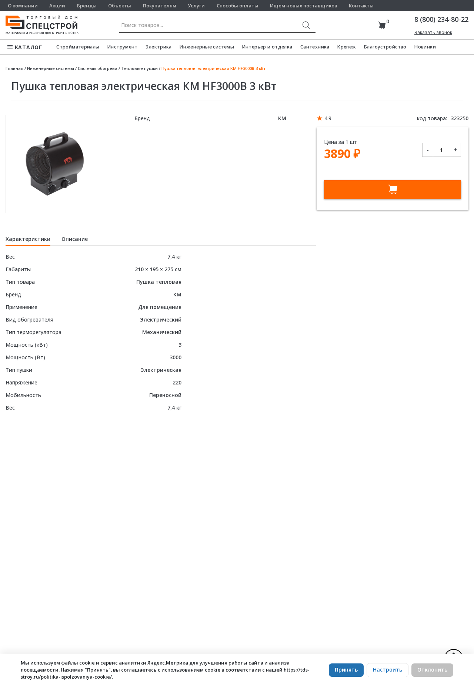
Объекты (119, 5)
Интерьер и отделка (267, 47)
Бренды (87, 5)
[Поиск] (306, 25)
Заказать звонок (433, 32)
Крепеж (346, 47)
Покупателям (159, 5)
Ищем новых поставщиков (303, 5)
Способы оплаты (237, 5)
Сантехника (315, 47)
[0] (381, 25)
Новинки (425, 47)
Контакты (361, 5)
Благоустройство (385, 47)
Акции (57, 5)
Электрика (158, 47)
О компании (23, 5)
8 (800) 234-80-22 (441, 19)
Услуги (196, 5)
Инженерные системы (207, 47)
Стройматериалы (77, 47)
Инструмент (122, 47)
